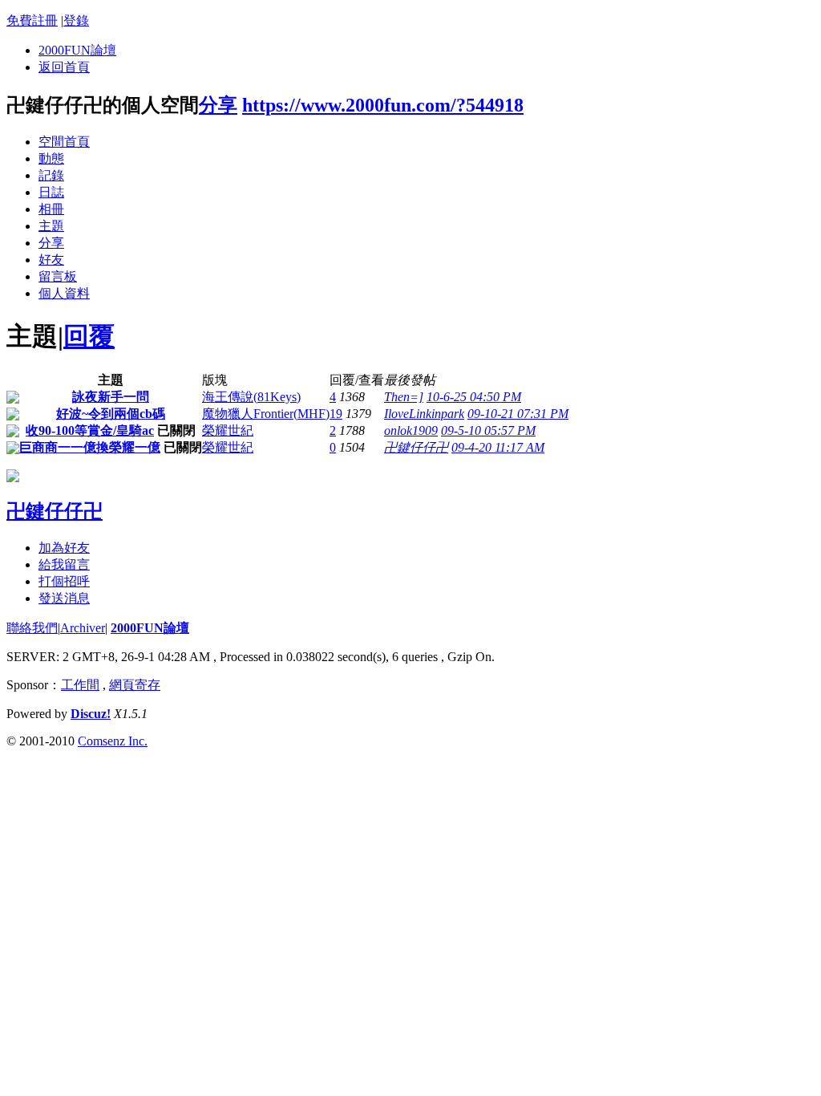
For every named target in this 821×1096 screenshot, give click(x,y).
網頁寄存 (134, 685)
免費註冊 (32, 20)
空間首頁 (64, 141)
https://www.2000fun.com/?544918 (383, 105)
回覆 (89, 336)
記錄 (51, 175)
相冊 (51, 209)
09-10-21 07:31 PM (517, 413)
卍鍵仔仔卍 (416, 447)
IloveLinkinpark (424, 413)
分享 (218, 105)
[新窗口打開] (12, 399)
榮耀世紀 (227, 430)
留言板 (57, 276)
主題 (51, 226)
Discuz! (91, 714)
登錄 (76, 20)
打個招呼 (64, 581)
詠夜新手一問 (110, 397)
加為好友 (64, 547)
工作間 (80, 685)
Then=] (403, 397)
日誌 (51, 192)
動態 (51, 158)
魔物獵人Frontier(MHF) (266, 413)
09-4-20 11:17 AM (497, 447)
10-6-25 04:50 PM (474, 397)
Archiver (82, 628)
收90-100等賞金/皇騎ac (90, 430)
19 (336, 413)
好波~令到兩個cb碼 (110, 413)
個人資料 (64, 293)
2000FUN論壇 (77, 50)
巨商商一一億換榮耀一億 (89, 447)
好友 (51, 259)
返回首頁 (64, 67)
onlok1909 (411, 430)
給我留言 (64, 564)
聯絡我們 (32, 628)
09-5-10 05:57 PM (488, 430)
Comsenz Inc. (113, 741)
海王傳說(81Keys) (251, 397)
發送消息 (64, 598)
